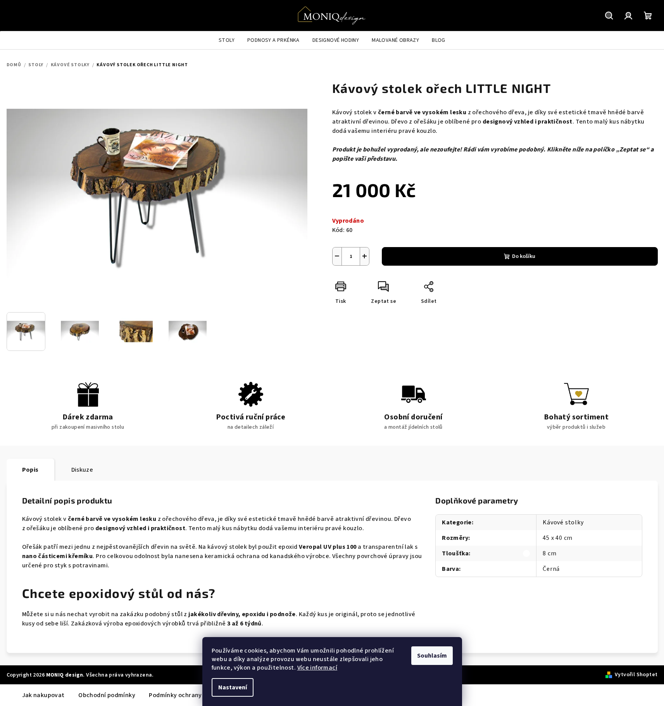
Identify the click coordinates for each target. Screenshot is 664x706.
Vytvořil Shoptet (636, 675)
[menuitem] (226, 40)
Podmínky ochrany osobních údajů (198, 695)
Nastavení (232, 687)
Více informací (317, 667)
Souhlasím (432, 655)
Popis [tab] (30, 470)
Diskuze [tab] (82, 470)
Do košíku (523, 256)
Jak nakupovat (43, 695)
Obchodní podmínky (106, 695)
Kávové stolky (563, 522)
